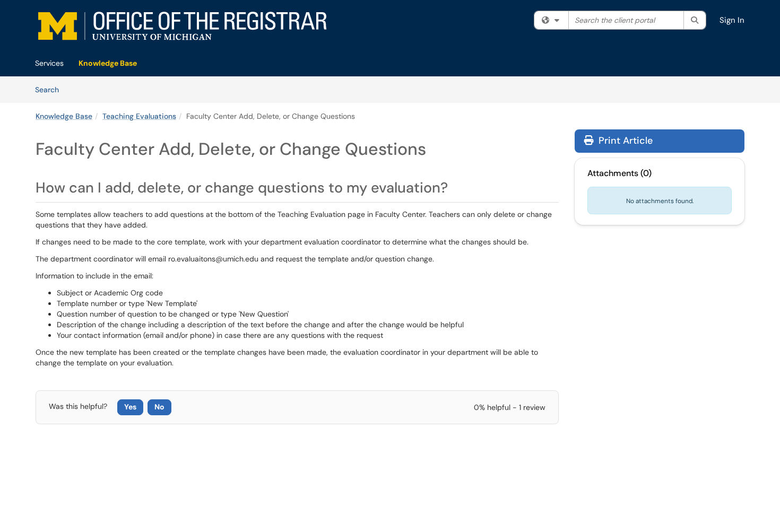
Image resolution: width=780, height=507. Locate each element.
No (159, 407)
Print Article (624, 140)
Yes (130, 407)
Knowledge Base (108, 63)
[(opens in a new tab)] (183, 28)
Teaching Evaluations (139, 116)
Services (49, 63)
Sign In (732, 20)
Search (50, 89)
